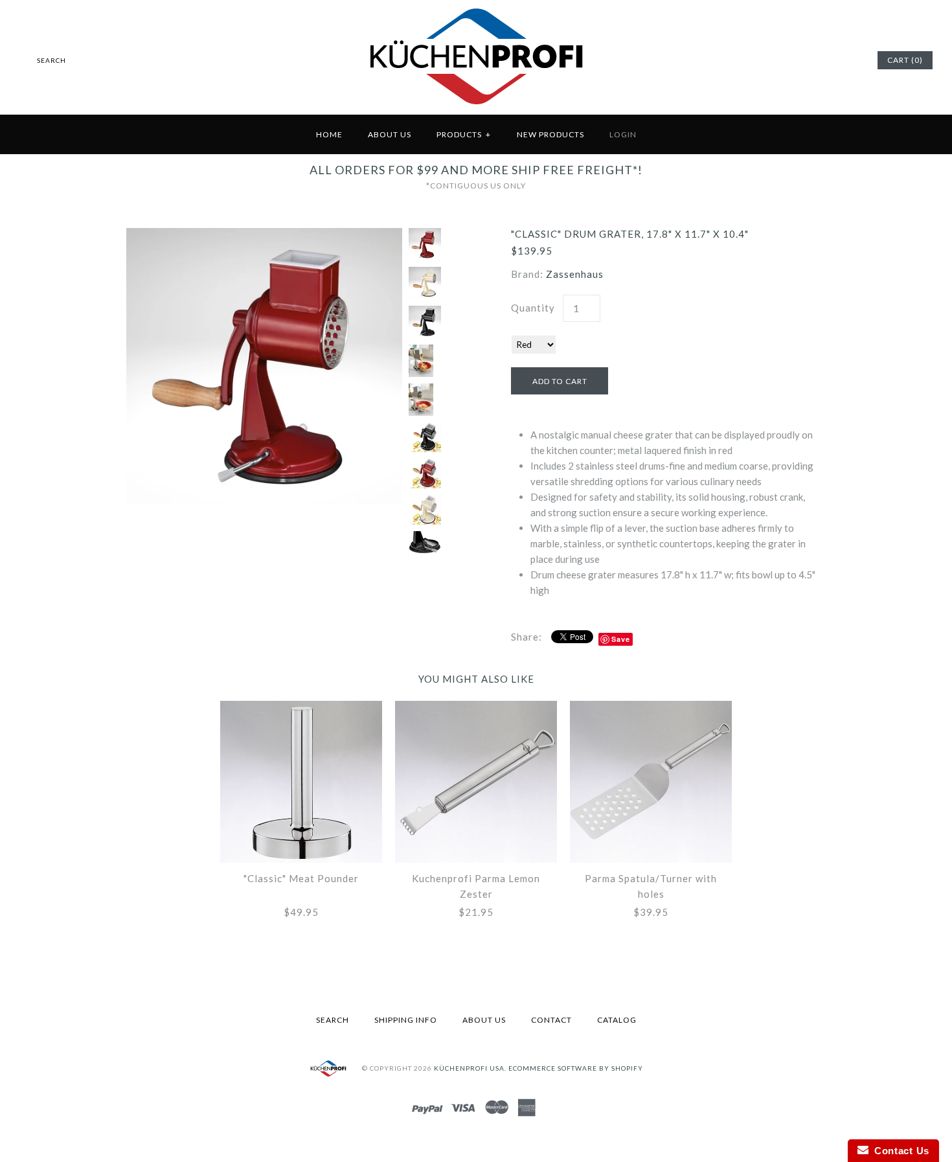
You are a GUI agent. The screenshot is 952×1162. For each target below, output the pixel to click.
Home (329, 134)
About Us (389, 134)
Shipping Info (405, 1020)
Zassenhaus (575, 274)
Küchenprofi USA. (470, 1067)
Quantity (533, 307)
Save (620, 639)
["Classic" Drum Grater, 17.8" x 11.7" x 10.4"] (264, 236)
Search (332, 1020)
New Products (550, 134)
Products (463, 134)
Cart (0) (905, 60)
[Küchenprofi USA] (476, 107)
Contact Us (898, 1150)
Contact (551, 1020)
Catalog (617, 1020)
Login (623, 134)
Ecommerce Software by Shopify (575, 1067)
